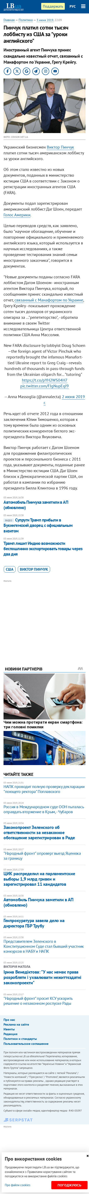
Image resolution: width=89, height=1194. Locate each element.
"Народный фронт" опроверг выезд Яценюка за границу (42, 856)
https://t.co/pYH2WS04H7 (44, 380)
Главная (9, 20)
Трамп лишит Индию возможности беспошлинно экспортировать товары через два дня (43, 548)
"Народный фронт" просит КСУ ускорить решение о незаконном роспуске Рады (38, 1001)
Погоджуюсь (69, 1185)
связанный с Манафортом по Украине (48, 300)
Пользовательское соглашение (26, 1044)
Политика (26, 20)
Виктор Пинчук (60, 147)
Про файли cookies (17, 1185)
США (9, 569)
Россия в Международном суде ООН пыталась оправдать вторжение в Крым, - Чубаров (44, 809)
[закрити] (88, 1155)
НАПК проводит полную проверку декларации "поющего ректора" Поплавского (44, 789)
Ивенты (9, 1029)
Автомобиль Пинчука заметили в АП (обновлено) (36, 504)
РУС (73, 6)
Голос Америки (17, 215)
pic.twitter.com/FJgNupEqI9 (44, 386)
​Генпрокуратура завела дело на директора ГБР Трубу (34, 923)
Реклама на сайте (16, 1024)
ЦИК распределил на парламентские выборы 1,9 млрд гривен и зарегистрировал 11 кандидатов (39, 879)
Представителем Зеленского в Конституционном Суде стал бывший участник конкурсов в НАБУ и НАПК (44, 946)
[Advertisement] (44, 617)
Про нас (9, 1020)
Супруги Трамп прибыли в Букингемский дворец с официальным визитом (38, 525)
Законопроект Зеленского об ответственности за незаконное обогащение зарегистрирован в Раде (39, 832)
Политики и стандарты (20, 1039)
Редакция (10, 1034)
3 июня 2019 (45, 20)
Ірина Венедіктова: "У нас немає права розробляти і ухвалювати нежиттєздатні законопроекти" (42, 977)
